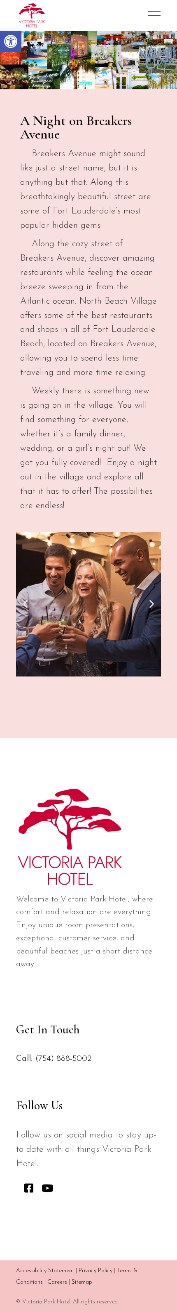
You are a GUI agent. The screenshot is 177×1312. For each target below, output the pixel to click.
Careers (57, 1282)
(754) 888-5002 (63, 1059)
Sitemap (82, 1282)
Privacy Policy (95, 1271)
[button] (10, 41)
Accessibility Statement (45, 1271)
